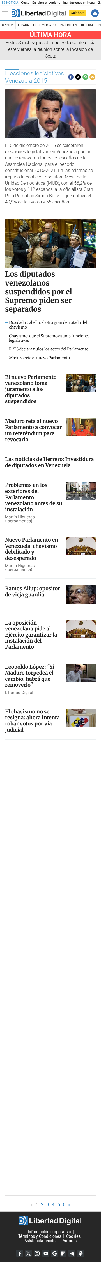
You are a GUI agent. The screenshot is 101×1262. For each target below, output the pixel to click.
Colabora (78, 13)
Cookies (73, 1236)
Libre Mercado (44, 25)
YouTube (45, 1253)
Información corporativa (49, 1231)
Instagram (37, 1253)
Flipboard (63, 1253)
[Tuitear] (78, 77)
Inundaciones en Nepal (79, 2)
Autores (70, 1240)
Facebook (19, 1253)
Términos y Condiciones (39, 1236)
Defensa (87, 25)
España (23, 25)
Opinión (7, 25)
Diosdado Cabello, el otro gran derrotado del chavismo (48, 325)
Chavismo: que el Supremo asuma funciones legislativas (49, 338)
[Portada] (39, 13)
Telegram (71, 1253)
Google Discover (54, 1253)
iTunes (80, 1253)
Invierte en (68, 25)
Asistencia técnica (41, 1240)
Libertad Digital (50, 1220)
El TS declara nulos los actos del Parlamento (48, 349)
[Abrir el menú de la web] (6, 13)
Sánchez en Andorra (46, 2)
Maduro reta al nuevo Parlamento (39, 358)
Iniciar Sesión (95, 13)
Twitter (28, 1253)
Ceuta (25, 2)
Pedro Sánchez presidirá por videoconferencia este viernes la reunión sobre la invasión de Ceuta (51, 49)
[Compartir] (71, 77)
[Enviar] (85, 77)
